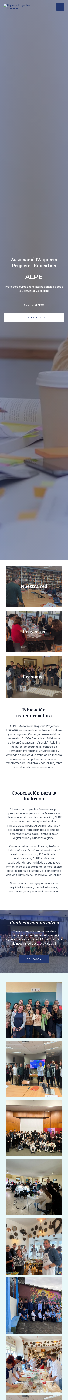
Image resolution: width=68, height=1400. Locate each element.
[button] (34, 305)
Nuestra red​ (34, 586)
